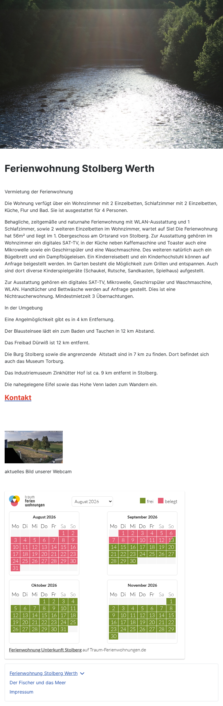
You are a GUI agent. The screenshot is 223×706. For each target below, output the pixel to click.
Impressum (21, 692)
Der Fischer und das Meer (38, 682)
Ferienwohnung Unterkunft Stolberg (45, 649)
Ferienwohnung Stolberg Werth (44, 673)
